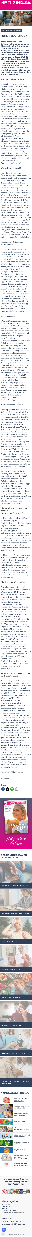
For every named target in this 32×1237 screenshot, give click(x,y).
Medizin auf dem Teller (11, 997)
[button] (3, 789)
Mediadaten (7, 1218)
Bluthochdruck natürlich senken (15, 914)
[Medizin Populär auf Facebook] (4, 1230)
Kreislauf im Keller (9, 941)
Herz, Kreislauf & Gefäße (11, 30)
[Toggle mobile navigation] (30, 8)
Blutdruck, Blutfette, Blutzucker (15, 886)
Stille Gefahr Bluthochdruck (13, 1053)
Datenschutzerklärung (11, 1221)
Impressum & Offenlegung (13, 1224)
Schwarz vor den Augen (11, 1025)
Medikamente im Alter (11, 969)
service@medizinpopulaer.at (13, 1213)
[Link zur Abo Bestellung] (16, 823)
